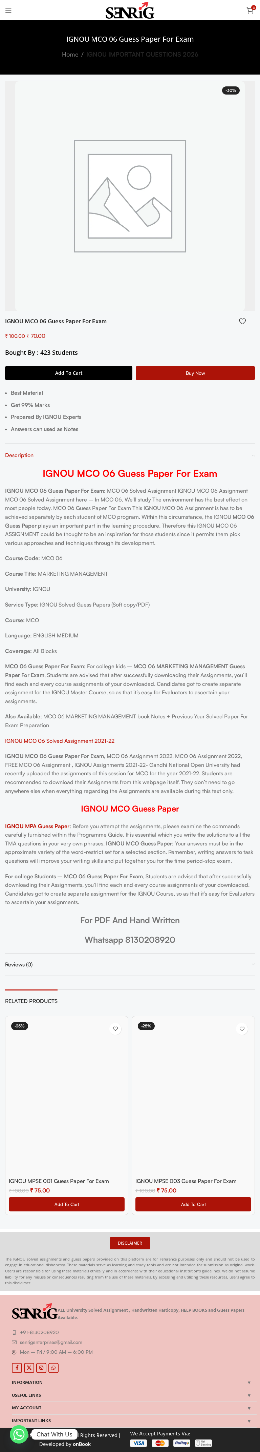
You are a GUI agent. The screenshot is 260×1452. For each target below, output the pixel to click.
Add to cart (69, 373)
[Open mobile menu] (8, 10)
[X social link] (29, 1368)
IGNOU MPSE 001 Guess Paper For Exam (59, 1181)
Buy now (195, 373)
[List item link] (132, 1332)
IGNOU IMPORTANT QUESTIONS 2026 (142, 54)
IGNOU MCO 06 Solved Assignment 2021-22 (59, 740)
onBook (82, 1444)
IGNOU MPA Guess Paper (37, 826)
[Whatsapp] (19, 1434)
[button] (67, 1204)
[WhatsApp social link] (53, 1368)
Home (70, 54)
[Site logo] (130, 9)
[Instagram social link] (41, 1368)
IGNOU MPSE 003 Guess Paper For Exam (186, 1181)
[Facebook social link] (17, 1368)
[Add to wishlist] (242, 321)
